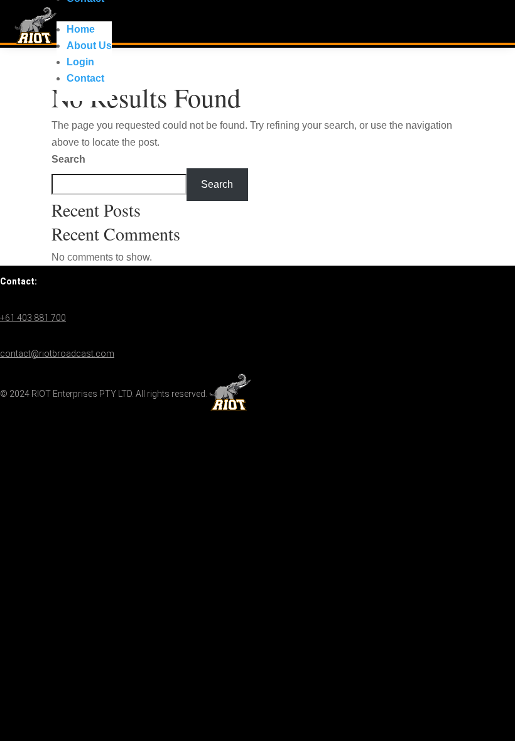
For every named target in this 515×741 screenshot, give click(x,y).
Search (68, 159)
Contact (85, 78)
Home (81, 29)
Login (80, 62)
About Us (89, 45)
